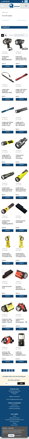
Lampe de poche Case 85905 (20, 221)
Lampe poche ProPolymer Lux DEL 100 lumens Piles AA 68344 (20, 124)
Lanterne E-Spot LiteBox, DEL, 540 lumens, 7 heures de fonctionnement (7, 320)
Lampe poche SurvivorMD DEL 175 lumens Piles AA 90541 (21, 255)
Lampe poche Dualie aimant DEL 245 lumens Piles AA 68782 (21, 189)
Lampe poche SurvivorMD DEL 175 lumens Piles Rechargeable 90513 (7, 255)
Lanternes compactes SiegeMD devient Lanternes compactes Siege (21, 353)
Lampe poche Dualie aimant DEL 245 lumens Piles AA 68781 (7, 189)
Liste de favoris (14, 405)
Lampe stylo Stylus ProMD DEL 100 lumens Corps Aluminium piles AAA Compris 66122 (7, 124)
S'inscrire (18, 406)
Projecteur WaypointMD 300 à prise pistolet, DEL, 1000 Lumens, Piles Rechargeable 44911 (21, 58)
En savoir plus (18, 435)
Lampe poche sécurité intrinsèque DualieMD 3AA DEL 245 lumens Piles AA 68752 (21, 156)
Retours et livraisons (14, 421)
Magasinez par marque (14, 417)
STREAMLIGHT (5, 52)
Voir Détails (7, 66)
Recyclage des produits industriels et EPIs (14, 419)
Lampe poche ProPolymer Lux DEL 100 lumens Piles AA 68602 (6, 156)
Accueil (14, 416)
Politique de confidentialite (14, 408)
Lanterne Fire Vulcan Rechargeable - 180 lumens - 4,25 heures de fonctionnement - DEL (21, 320)
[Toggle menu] (2, 6)
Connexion (11, 406)
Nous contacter (14, 425)
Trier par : (11, 35)
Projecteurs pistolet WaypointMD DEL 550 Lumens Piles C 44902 (7, 58)
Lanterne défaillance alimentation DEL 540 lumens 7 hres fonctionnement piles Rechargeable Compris (21, 288)
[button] (14, 20)
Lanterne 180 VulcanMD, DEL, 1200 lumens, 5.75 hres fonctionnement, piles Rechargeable (7, 353)
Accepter (11, 435)
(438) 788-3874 (6, 1)
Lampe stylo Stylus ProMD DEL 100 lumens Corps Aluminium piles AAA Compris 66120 (21, 91)
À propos (14, 423)
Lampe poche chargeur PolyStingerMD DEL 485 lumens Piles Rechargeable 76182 (7, 222)
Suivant (24, 370)
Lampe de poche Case (7, 287)
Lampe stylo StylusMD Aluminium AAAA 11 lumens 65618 (7, 91)
